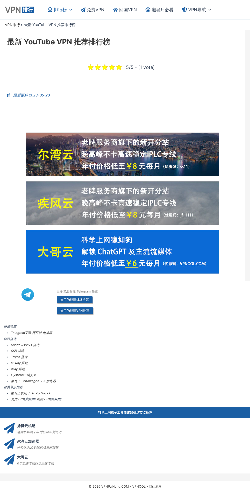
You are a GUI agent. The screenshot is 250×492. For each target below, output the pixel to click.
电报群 (47, 333)
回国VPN (43, 399)
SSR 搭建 (17, 351)
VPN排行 (12, 24)
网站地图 (155, 486)
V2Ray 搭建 (19, 363)
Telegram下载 (21, 333)
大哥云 (22, 457)
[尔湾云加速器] (9, 443)
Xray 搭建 (18, 369)
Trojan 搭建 (19, 357)
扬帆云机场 (26, 425)
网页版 (37, 333)
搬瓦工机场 (19, 393)
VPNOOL (139, 486)
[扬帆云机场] (9, 428)
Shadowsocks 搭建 (25, 345)
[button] (69, 9)
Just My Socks (39, 393)
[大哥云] (9, 459)
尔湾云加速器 (28, 441)
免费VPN (17, 399)
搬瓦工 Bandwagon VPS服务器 (33, 381)
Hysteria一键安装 (23, 375)
